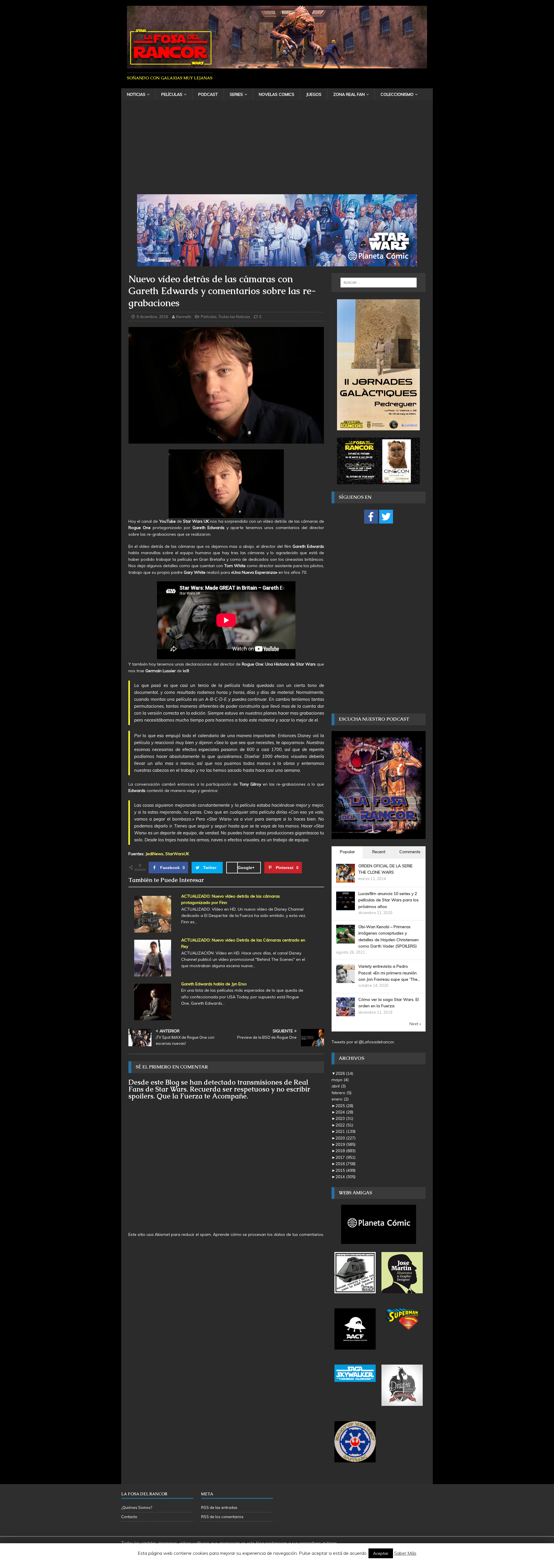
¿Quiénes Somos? (136, 1507)
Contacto (129, 1516)
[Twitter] (386, 517)
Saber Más (405, 1553)
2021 (345, 1131)
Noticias (136, 94)
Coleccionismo (397, 94)
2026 (344, 1073)
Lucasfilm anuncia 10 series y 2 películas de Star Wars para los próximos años (388, 900)
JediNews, (154, 853)
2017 (345, 1157)
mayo (340, 1079)
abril (339, 1086)
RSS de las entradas (219, 1507)
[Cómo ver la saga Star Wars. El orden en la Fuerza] (345, 1013)
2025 (344, 1105)
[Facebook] (371, 517)
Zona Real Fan (349, 94)
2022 (344, 1125)
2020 (345, 1138)
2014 (345, 1176)
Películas (171, 94)
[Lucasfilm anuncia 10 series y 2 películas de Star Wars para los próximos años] (345, 906)
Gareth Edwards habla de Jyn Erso (214, 983)
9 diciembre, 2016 (152, 316)
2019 (345, 1144)
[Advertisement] (277, 151)
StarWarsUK (177, 853)
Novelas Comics (276, 94)
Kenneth (183, 316)
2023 (344, 1118)
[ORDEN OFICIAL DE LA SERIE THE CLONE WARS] (345, 879)
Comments (409, 851)
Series (236, 94)
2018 (345, 1150)
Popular (347, 851)
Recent (378, 851)
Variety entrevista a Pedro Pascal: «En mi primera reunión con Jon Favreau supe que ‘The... (389, 973)
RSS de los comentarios (222, 1516)
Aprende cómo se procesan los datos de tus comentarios (268, 1234)
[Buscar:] (378, 282)
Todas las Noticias (234, 316)
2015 (345, 1170)
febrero (341, 1092)
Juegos (313, 94)
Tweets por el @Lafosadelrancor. (363, 1042)
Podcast (208, 94)
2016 (345, 1163)
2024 (344, 1112)
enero (340, 1099)
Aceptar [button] (380, 1553)
